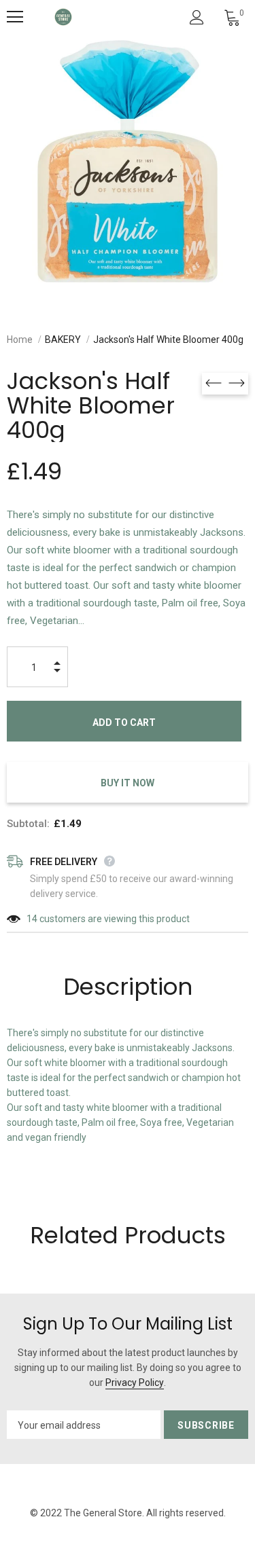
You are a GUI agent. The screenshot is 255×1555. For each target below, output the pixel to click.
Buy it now (127, 783)
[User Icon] (197, 17)
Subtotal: (28, 824)
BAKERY (63, 339)
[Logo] (63, 17)
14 (32, 918)
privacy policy (134, 1382)
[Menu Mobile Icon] (15, 17)
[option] (127, 161)
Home (20, 339)
